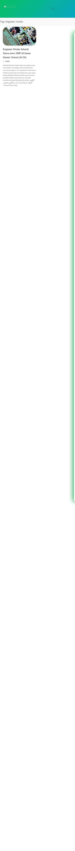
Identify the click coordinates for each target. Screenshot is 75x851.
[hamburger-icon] (53, 8)
